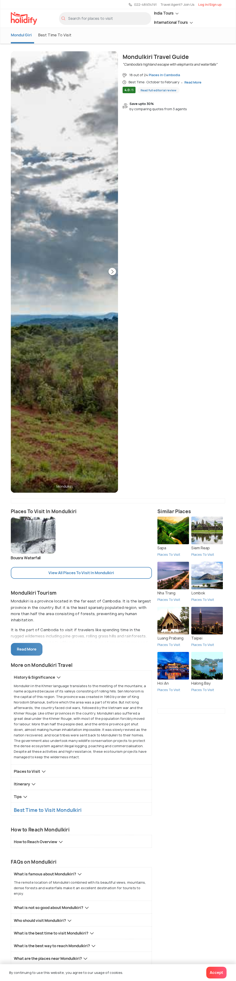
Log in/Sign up (209, 4)
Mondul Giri (21, 35)
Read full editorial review (158, 90)
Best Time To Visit (54, 35)
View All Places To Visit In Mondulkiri (81, 572)
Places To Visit (168, 554)
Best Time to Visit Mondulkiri (48, 810)
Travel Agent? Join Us (177, 4)
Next (112, 272)
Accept (216, 972)
